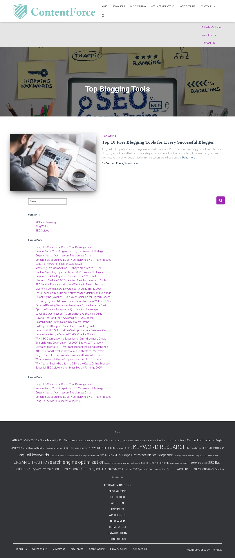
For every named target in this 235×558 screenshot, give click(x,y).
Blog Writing (138, 6)
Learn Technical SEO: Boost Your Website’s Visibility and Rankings (73, 292)
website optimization (191, 469)
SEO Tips (137, 469)
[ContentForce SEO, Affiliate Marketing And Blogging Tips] (54, 11)
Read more (188, 157)
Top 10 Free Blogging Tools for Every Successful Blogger (158, 142)
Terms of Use (117, 527)
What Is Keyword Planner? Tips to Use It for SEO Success (68, 359)
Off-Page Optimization (89, 456)
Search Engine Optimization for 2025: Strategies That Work (69, 342)
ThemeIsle (216, 549)
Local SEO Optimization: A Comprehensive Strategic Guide (68, 313)
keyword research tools (198, 448)
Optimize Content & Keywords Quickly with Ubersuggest (67, 309)
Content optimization (201, 440)
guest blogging (29, 448)
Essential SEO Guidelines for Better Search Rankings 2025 (68, 367)
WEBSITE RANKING (215, 469)
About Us (117, 503)
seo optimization (65, 469)
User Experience (169, 469)
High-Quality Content (45, 448)
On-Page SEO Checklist (184, 456)
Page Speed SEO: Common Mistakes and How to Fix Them (69, 355)
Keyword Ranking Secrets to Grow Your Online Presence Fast (70, 305)
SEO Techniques (125, 469)
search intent (197, 463)
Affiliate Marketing (212, 27)
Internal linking (63, 448)
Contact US (208, 42)
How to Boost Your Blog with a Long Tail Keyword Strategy (69, 251)
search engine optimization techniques (122, 463)
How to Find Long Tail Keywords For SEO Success (64, 317)
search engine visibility (180, 463)
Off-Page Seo (108, 455)
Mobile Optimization (69, 456)
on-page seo (162, 455)
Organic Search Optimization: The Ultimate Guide (63, 255)
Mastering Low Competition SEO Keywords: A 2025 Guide (68, 268)
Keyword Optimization (102, 448)
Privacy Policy (117, 533)
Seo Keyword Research (39, 469)
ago (131, 163)
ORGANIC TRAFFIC (30, 462)
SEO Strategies (88, 469)
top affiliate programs (152, 469)
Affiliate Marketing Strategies (89, 441)
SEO (206, 463)
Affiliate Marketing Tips (114, 440)
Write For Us (209, 35)
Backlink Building (158, 440)
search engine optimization (76, 462)
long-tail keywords (33, 455)
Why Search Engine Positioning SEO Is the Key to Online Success (72, 363)
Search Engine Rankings (155, 462)
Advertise (117, 509)
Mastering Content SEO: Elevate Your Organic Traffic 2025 (68, 288)
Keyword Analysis (79, 448)
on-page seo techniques (207, 455)
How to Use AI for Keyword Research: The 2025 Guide (66, 276)
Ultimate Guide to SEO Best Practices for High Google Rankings (71, 346)
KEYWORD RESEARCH (160, 447)
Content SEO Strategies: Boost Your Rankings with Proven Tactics (73, 259)
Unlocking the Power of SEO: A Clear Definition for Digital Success (73, 297)
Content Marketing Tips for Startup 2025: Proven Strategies (69, 272)
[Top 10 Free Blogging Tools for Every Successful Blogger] (53, 162)
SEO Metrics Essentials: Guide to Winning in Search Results (69, 284)
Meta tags (54, 455)
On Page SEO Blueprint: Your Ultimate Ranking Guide (65, 326)
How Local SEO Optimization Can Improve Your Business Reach (72, 330)
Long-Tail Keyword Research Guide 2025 (58, 263)
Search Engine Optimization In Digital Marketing (62, 321)
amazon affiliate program (137, 441)
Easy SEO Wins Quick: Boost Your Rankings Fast (63, 247)
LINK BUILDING (217, 448)
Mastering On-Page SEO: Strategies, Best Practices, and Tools (70, 280)
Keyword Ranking (124, 448)
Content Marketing (177, 440)
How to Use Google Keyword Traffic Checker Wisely (65, 334)
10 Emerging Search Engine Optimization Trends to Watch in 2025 (73, 301)
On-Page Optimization (133, 455)
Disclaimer (117, 521)
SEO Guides (119, 6)
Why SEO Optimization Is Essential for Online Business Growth (71, 338)
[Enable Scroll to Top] (227, 550)
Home (104, 6)
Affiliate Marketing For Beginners (57, 440)
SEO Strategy (108, 469)
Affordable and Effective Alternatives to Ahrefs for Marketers (69, 351)
